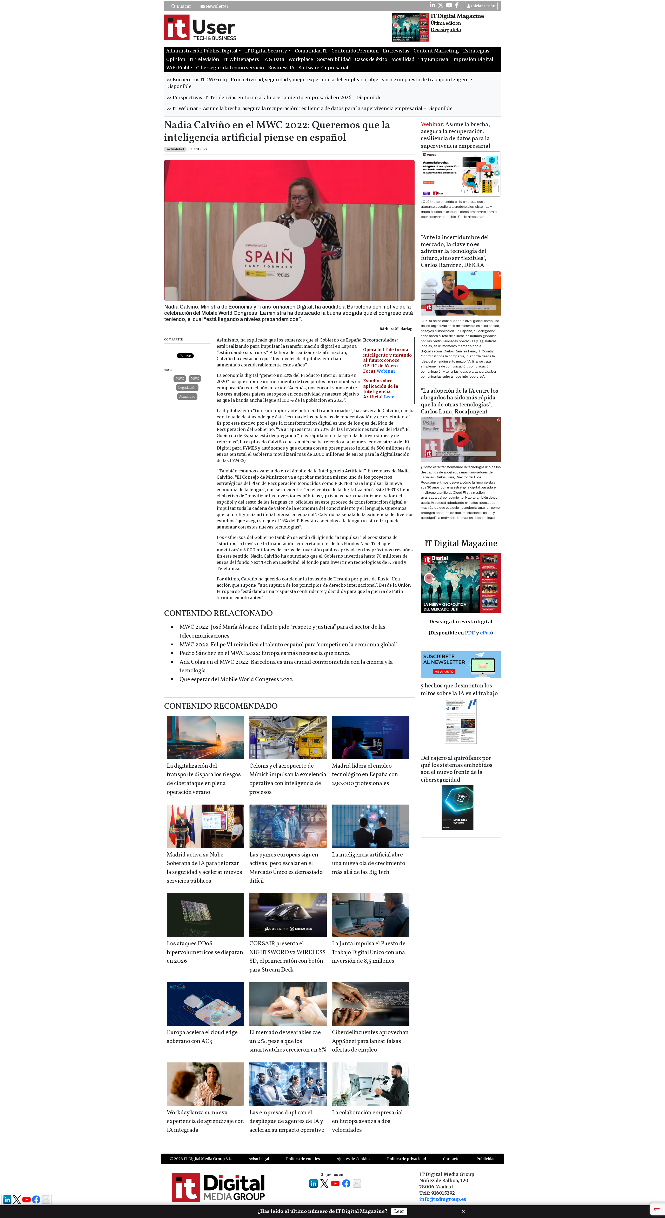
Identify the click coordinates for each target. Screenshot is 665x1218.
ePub (485, 633)
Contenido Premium (355, 51)
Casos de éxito (371, 59)
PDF (470, 633)
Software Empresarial (323, 68)
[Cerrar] (463, 1211)
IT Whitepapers (241, 59)
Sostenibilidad (334, 59)
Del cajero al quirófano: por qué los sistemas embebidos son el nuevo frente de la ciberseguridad (457, 769)
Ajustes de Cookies (353, 1158)
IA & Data (273, 59)
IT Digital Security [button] (266, 51)
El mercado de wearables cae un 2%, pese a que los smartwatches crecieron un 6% (288, 1041)
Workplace (300, 59)
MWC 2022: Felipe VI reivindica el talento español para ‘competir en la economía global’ (288, 645)
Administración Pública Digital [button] (201, 51)
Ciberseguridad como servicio (230, 68)
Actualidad (187, 396)
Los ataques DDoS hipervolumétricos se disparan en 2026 (205, 952)
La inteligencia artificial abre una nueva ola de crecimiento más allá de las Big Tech (368, 863)
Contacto (451, 1158)
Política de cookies (303, 1158)
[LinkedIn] (432, 5)
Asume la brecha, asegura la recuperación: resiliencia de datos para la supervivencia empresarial (455, 136)
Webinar (386, 371)
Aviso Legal (259, 1158)
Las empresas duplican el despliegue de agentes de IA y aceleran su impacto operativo (286, 1121)
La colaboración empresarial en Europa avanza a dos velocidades (367, 1121)
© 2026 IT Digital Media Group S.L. (201, 1158)
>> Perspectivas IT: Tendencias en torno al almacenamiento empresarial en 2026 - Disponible (274, 98)
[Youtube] (449, 5)
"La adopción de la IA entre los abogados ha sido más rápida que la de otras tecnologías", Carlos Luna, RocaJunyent (459, 401)
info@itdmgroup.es (442, 1199)
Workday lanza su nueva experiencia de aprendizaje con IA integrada (205, 1121)
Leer (389, 396)
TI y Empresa (433, 59)
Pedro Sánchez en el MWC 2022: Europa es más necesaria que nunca (264, 654)
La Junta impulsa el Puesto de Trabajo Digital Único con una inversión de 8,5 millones (368, 952)
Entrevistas (396, 51)
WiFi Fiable (179, 68)
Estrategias (476, 51)
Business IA (281, 68)
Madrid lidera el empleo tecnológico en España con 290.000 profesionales (365, 775)
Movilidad (402, 59)
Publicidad (486, 1158)
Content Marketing (436, 51)
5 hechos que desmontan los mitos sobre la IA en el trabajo (459, 690)
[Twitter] (440, 5)
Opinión (175, 59)
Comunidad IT (311, 51)
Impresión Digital (472, 59)
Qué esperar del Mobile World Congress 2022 (236, 680)
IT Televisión (204, 59)
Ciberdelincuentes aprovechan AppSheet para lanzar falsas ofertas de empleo (370, 1041)
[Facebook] (457, 5)
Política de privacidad (406, 1158)
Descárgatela (446, 30)
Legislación (187, 388)
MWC (180, 378)
